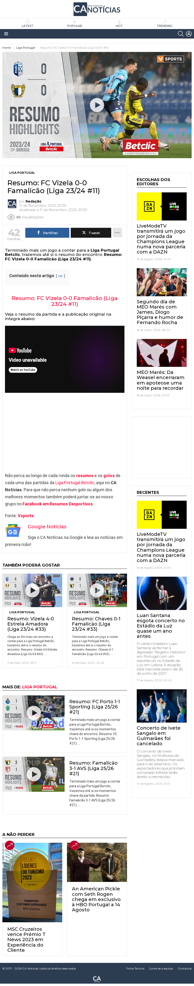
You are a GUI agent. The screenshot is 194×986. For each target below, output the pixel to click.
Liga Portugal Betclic (74, 482)
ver (60, 276)
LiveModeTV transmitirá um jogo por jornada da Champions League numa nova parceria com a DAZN (161, 239)
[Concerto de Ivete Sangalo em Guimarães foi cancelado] (162, 706)
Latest (27, 26)
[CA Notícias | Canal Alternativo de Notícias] (97, 979)
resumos (84, 475)
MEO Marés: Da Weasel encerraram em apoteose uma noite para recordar (161, 380)
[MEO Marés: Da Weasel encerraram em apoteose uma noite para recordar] (162, 353)
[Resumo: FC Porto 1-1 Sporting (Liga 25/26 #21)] (34, 712)
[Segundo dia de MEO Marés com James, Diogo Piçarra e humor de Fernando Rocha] (162, 282)
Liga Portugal (22, 612)
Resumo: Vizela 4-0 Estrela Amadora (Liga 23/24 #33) (30, 624)
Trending (164, 26)
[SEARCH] (181, 33)
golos (109, 475)
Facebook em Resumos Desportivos (57, 503)
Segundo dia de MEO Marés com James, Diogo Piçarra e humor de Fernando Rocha (160, 312)
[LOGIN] (189, 33)
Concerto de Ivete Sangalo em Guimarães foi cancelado (159, 735)
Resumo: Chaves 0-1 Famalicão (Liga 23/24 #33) (96, 624)
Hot (119, 26)
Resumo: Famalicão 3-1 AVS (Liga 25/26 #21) (93, 768)
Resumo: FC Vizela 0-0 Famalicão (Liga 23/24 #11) (65, 301)
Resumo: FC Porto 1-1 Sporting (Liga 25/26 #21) (94, 707)
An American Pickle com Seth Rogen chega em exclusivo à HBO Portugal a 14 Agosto (96, 899)
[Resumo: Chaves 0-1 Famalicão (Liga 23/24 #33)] (97, 590)
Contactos (185, 968)
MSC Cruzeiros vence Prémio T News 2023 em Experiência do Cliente (26, 939)
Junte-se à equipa (161, 968)
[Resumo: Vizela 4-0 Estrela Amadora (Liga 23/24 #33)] (32, 590)
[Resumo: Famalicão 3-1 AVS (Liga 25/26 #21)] (34, 774)
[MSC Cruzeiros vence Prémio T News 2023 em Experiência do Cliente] (32, 882)
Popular (74, 26)
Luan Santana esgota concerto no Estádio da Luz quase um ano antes (161, 626)
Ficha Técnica (135, 968)
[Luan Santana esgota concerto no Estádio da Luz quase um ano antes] (162, 593)
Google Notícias (47, 526)
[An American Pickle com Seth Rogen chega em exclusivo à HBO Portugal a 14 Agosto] (97, 862)
